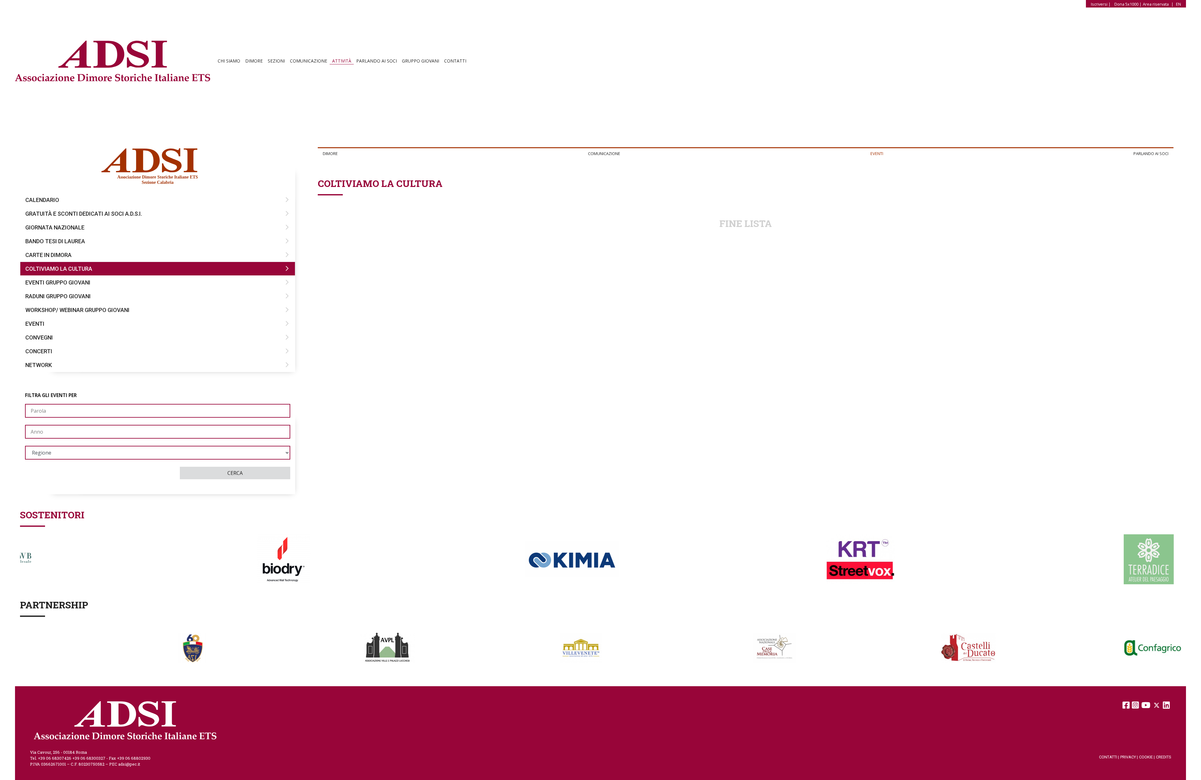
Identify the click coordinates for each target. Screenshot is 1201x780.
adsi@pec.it (129, 764)
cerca (235, 473)
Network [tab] (38, 365)
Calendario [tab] (42, 200)
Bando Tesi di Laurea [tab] (55, 241)
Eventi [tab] (34, 323)
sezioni (276, 61)
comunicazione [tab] (604, 153)
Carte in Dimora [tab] (48, 255)
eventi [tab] (876, 153)
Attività (341, 61)
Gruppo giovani (420, 61)
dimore (254, 61)
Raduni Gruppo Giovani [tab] (58, 296)
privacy (1129, 757)
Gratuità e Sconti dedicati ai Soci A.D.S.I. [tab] (83, 213)
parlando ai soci (376, 61)
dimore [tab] (330, 153)
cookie (1147, 757)
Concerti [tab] (38, 351)
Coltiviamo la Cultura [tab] (58, 268)
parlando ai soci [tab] (1150, 153)
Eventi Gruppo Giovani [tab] (57, 282)
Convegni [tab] (39, 337)
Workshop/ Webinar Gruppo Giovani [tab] (77, 310)
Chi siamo (229, 61)
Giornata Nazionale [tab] (54, 227)
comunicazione (308, 61)
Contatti (455, 61)
